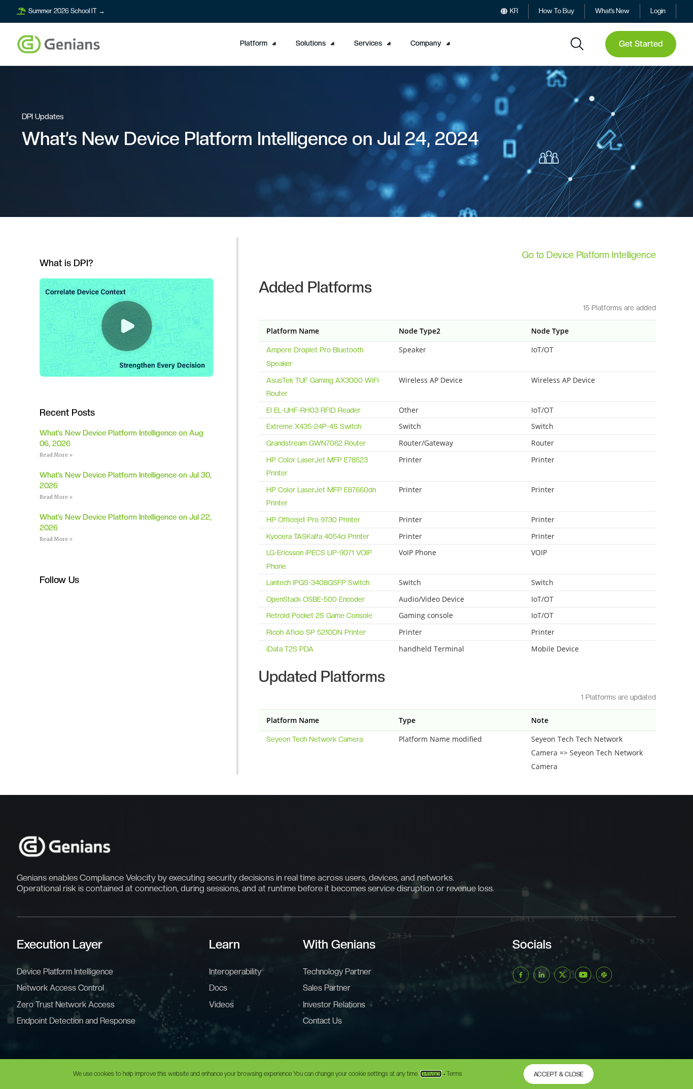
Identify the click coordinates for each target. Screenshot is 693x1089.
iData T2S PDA (290, 649)
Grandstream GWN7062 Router (316, 443)
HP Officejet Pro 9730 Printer (313, 520)
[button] (259, 43)
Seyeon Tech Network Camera (314, 739)
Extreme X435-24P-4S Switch (313, 426)
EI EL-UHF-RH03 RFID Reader (313, 410)
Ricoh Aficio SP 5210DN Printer (316, 632)
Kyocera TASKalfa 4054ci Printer (317, 536)
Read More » (56, 455)
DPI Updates (42, 116)
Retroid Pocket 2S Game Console (319, 615)
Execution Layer (59, 944)
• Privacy (431, 1073)
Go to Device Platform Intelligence (589, 254)
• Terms (452, 1073)
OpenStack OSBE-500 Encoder (315, 599)
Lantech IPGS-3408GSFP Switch (317, 582)
